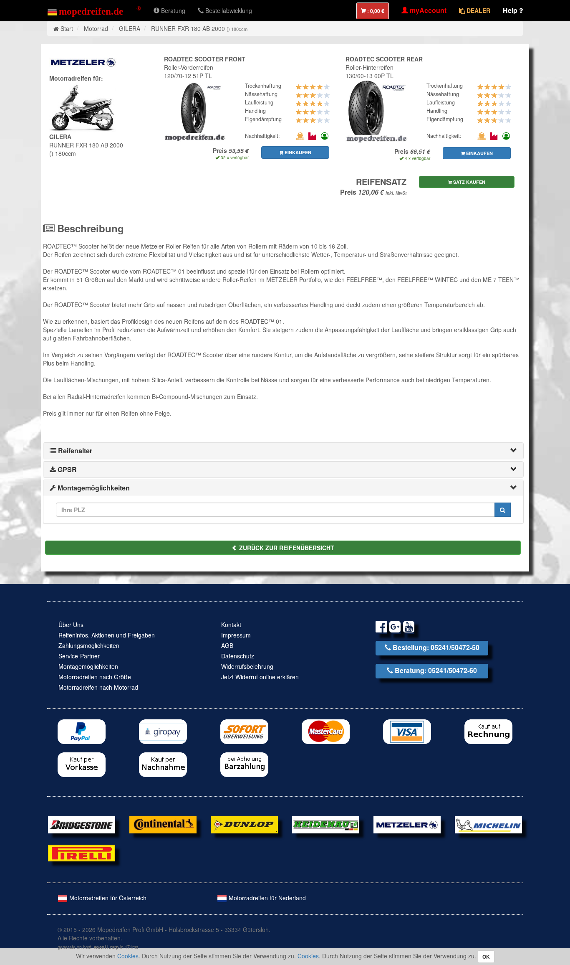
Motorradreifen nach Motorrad (98, 687)
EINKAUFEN (297, 152)
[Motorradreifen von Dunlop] (244, 824)
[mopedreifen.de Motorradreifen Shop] (94, 10)
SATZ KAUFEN (468, 182)
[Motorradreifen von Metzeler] (407, 824)
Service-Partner (79, 656)
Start (67, 28)
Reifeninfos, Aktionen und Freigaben (106, 635)
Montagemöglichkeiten (88, 666)
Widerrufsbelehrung (247, 666)
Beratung (172, 10)
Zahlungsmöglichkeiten (88, 645)
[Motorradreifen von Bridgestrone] (81, 824)
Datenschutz (237, 656)
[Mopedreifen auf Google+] (395, 628)
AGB (227, 645)
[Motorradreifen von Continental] (163, 824)
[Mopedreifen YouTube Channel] (408, 628)
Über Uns (70, 624)
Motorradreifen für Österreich (107, 898)
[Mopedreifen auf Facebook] (381, 628)
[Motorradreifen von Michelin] (488, 824)
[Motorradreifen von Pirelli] (81, 852)
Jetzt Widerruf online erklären (260, 677)
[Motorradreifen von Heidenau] (325, 824)
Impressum (236, 635)
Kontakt (231, 624)
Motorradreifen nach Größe (94, 677)
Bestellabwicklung (228, 10)
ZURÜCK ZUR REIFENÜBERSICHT (285, 547)
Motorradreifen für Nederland (266, 898)
